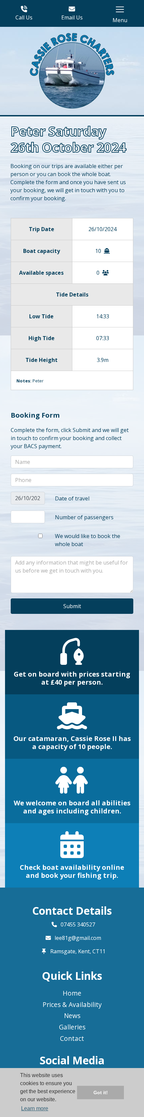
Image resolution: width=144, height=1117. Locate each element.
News (72, 1015)
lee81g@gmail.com (78, 938)
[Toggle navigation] (120, 9)
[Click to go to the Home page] (72, 70)
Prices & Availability (72, 1004)
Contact (72, 1038)
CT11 (98, 951)
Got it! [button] (100, 1092)
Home (72, 993)
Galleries (72, 1026)
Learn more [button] (34, 1108)
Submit (72, 606)
